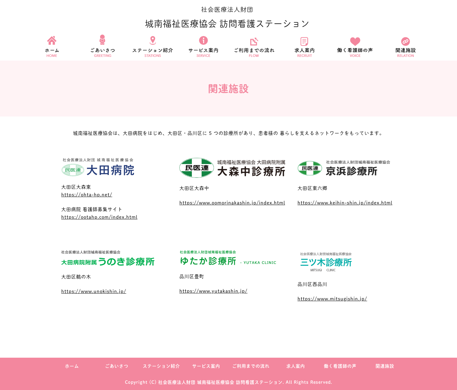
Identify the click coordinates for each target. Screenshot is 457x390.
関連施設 (385, 366)
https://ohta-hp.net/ (86, 194)
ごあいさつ (116, 366)
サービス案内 (206, 366)
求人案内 (295, 366)
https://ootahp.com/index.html (99, 217)
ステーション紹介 (161, 366)
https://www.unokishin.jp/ (93, 291)
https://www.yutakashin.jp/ (213, 291)
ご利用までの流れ (251, 366)
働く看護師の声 (340, 366)
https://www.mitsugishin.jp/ (332, 298)
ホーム (72, 366)
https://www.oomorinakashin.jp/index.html (232, 202)
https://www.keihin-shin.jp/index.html (345, 202)
